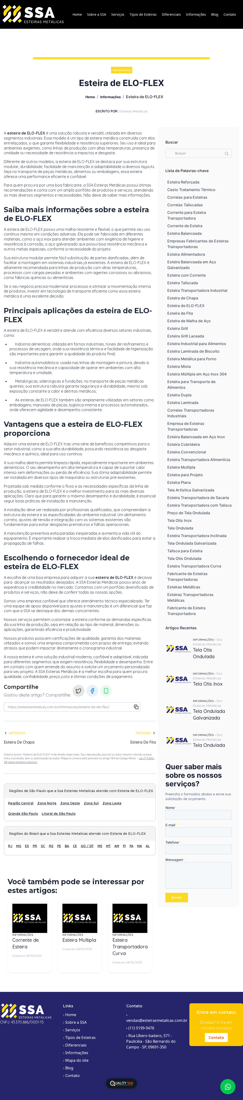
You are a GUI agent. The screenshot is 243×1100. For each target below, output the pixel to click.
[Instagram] (78, 691)
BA (67, 846)
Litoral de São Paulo (58, 814)
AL (148, 846)
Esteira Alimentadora (186, 254)
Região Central (20, 803)
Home (77, 14)
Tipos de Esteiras (143, 14)
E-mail (171, 825)
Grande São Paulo (23, 814)
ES (27, 846)
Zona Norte (46, 803)
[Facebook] (92, 691)
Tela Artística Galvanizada (190, 490)
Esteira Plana (179, 482)
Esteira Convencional (186, 452)
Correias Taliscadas (185, 204)
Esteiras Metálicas (183, 587)
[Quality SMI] (121, 1083)
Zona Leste (112, 803)
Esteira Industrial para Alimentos (196, 343)
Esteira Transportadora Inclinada (197, 535)
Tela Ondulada (180, 528)
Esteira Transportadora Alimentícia (198, 459)
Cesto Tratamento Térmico (191, 189)
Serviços (117, 14)
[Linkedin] (106, 691)
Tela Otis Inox (179, 520)
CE (75, 846)
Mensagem (175, 860)
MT (108, 846)
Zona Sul (91, 803)
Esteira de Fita (180, 313)
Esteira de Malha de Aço (189, 320)
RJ (10, 846)
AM (116, 846)
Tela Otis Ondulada (184, 558)
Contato (230, 14)
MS (100, 846)
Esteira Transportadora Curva (194, 566)
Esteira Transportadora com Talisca (199, 505)
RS (51, 846)
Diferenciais (171, 14)
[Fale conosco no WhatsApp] (227, 1086)
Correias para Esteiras (187, 197)
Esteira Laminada (182, 402)
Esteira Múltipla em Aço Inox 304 (197, 374)
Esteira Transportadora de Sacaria (198, 497)
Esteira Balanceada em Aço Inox (196, 436)
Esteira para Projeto (185, 474)
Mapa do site (76, 1060)
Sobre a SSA (96, 14)
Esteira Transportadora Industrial (197, 290)
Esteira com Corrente (186, 275)
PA (131, 846)
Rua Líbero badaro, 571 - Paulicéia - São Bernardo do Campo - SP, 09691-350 (151, 1041)
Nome (170, 808)
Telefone (172, 842)
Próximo (143, 733)
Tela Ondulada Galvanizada (191, 543)
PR (35, 846)
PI (124, 846)
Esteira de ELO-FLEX (186, 305)
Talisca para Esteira (184, 550)
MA (139, 846)
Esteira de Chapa (182, 298)
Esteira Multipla (181, 467)
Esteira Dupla (179, 395)
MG (18, 846)
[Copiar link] (136, 707)
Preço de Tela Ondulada (188, 512)
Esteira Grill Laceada (185, 336)
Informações (196, 14)
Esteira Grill (177, 328)
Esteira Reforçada (183, 182)
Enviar (176, 897)
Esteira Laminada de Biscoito (193, 351)
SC (43, 846)
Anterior (17, 733)
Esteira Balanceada (184, 233)
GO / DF (87, 846)
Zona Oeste (70, 803)
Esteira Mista (179, 366)
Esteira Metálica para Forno (191, 358)
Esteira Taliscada (182, 282)
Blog (214, 14)
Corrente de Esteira (184, 225)
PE (59, 846)
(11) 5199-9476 (140, 1028)
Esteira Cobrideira (183, 444)
